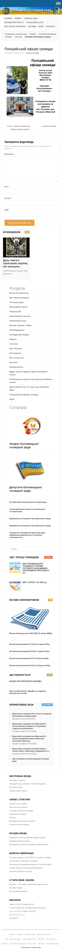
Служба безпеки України (19, 825)
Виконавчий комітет (14, 22)
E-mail (8, 198)
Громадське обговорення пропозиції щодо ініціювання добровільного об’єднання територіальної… (27, 535)
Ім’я (7, 187)
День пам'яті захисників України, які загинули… (15, 263)
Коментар (8, 154)
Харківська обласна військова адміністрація (27, 838)
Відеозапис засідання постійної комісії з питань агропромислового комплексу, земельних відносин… (29, 738)
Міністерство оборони (18, 807)
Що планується (16, 358)
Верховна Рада (15, 787)
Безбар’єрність (16, 367)
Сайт (6, 210)
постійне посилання (49, 126)
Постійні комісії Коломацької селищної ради (28, 502)
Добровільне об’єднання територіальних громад (30, 519)
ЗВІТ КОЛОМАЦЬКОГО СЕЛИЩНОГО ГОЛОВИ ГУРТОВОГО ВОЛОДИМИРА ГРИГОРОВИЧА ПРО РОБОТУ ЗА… (35, 568)
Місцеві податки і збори (20, 325)
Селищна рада (30, 18)
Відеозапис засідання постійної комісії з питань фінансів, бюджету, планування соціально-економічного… (29, 726)
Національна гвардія (17, 814)
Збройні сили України (18, 804)
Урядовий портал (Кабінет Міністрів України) (27, 784)
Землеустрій (15, 311)
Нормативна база (34, 22)
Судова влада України (18, 791)
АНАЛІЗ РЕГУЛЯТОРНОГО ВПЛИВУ (25, 681)
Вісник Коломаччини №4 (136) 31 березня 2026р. (30, 666)
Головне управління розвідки (21, 811)
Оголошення (15, 353)
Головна (8, 18)
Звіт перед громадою (14, 26)
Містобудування (17, 330)
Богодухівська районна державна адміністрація (28, 845)
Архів (41, 26)
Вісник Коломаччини (19, 293)
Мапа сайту (32, 943)
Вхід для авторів (53, 943)
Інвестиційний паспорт (20, 316)
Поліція (12, 818)
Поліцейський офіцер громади (23, 394)
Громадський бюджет (19, 334)
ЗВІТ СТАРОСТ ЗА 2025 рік (34, 582)
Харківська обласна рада (19, 841)
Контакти (50, 26)
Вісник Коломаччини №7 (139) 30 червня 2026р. (29, 644)
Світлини (32, 26)
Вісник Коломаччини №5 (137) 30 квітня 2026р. (29, 658)
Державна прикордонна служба (22, 821)
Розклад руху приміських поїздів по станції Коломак (30, 864)
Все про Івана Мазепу (18, 891)
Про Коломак (15, 348)
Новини (17, 18)
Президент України (17, 780)
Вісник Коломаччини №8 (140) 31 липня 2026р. (31, 633)
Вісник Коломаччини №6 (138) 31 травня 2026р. (29, 651)
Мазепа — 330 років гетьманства (14, 943)
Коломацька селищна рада (16, 34)
